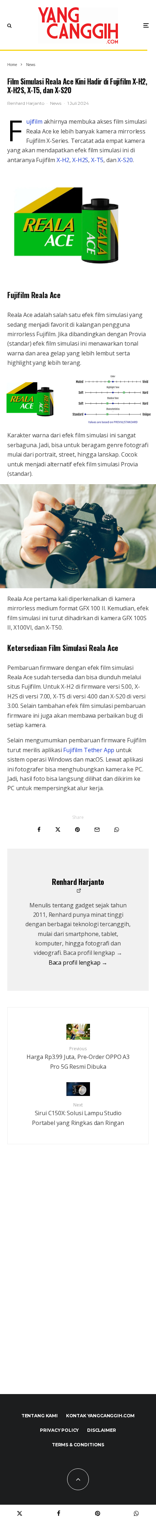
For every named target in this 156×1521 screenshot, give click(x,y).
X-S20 (125, 160)
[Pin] (77, 829)
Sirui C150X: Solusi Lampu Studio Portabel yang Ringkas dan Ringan (78, 1114)
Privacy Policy (59, 1430)
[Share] (39, 829)
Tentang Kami (39, 1415)
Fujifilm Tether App (88, 750)
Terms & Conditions (78, 1444)
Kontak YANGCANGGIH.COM (100, 1415)
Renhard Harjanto (25, 103)
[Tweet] (58, 829)
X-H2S (80, 160)
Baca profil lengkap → (78, 962)
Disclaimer (101, 1430)
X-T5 (97, 160)
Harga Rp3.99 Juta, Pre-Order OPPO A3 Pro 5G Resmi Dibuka (78, 1058)
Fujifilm (34, 121)
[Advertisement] (78, 1285)
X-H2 (62, 160)
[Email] (97, 829)
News (55, 103)
